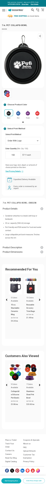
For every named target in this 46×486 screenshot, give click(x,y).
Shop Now (25, 4)
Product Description (12, 247)
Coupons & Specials (31, 440)
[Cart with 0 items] (42, 9)
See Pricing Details (14, 171)
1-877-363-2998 (37, 9)
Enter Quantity (17, 149)
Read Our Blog (11, 458)
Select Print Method (13, 134)
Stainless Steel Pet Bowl (30, 394)
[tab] (23, 208)
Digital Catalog (11, 461)
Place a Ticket (11, 440)
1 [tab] (23, 122)
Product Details (10, 208)
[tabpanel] (8, 115)
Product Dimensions (13, 252)
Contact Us (9, 450)
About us (27, 444)
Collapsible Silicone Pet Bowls (15, 394)
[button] (7, 300)
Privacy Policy (28, 461)
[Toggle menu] (3, 10)
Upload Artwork (29, 451)
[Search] (32, 10)
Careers (8, 454)
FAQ (24, 447)
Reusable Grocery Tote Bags (30, 308)
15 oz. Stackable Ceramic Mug (15, 309)
